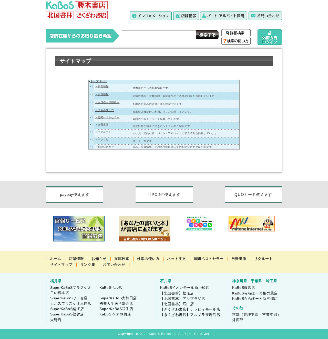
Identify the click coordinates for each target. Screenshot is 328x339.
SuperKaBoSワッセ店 (69, 298)
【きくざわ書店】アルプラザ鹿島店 (190, 315)
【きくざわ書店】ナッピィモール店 (190, 309)
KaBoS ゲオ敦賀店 (115, 314)
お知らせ (99, 259)
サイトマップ (61, 264)
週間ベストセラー (209, 259)
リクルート (263, 259)
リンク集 (87, 264)
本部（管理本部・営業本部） (256, 314)
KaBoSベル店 (110, 287)
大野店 (55, 320)
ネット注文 (176, 259)
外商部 (237, 320)
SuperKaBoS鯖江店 (67, 309)
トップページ (98, 81)
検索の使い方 (148, 259)
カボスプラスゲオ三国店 (70, 303)
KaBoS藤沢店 (243, 287)
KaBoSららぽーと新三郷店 (255, 298)
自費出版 (239, 259)
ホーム (55, 259)
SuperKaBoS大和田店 (118, 298)
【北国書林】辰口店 (177, 304)
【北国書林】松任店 (177, 293)
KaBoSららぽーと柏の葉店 (255, 293)
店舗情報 (76, 259)
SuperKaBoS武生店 (116, 309)
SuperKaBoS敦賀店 (67, 314)
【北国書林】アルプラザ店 (182, 298)
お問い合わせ (114, 264)
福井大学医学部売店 (116, 303)
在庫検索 (121, 259)
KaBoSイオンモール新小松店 (185, 287)
